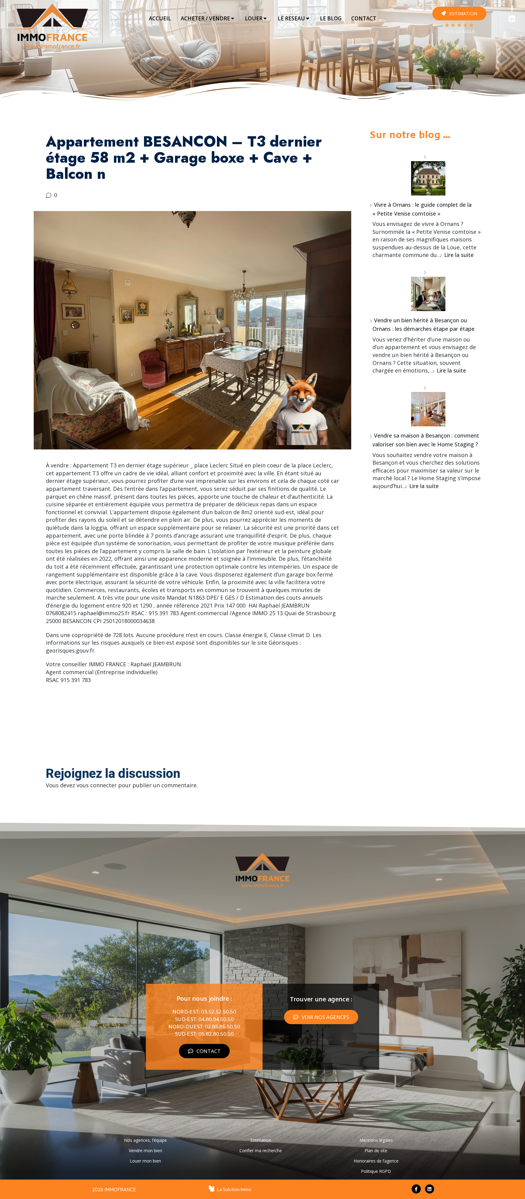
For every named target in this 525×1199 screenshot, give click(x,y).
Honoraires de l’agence (376, 1161)
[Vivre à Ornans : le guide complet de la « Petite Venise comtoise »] (426, 174)
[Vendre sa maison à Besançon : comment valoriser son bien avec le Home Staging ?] (426, 405)
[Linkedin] (511, 18)
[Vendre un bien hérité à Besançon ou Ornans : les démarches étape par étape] (426, 289)
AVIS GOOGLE (459, 32)
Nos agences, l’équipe (145, 1140)
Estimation (260, 1140)
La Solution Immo (234, 1189)
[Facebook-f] (416, 1189)
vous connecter (97, 785)
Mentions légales (376, 1140)
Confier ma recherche (260, 1150)
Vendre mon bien (145, 1150)
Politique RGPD (376, 1171)
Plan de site (376, 1150)
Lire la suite (459, 254)
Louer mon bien (145, 1161)
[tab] (160, 18)
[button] (459, 13)
